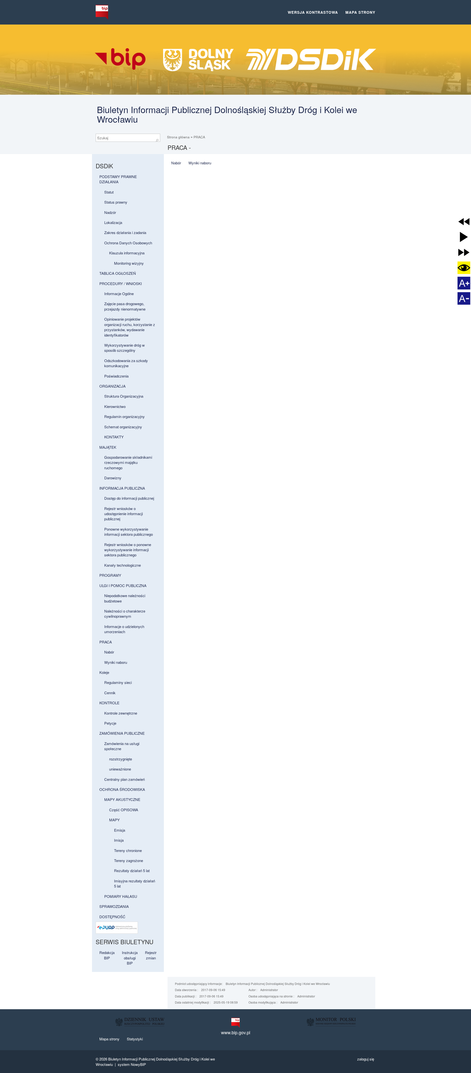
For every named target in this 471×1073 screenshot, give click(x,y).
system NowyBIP (132, 1064)
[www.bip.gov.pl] (235, 1023)
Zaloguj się (365, 1058)
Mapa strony (360, 12)
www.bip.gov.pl (235, 1032)
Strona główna (178, 137)
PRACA (199, 137)
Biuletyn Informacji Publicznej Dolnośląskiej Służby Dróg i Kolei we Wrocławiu (227, 114)
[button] (464, 222)
